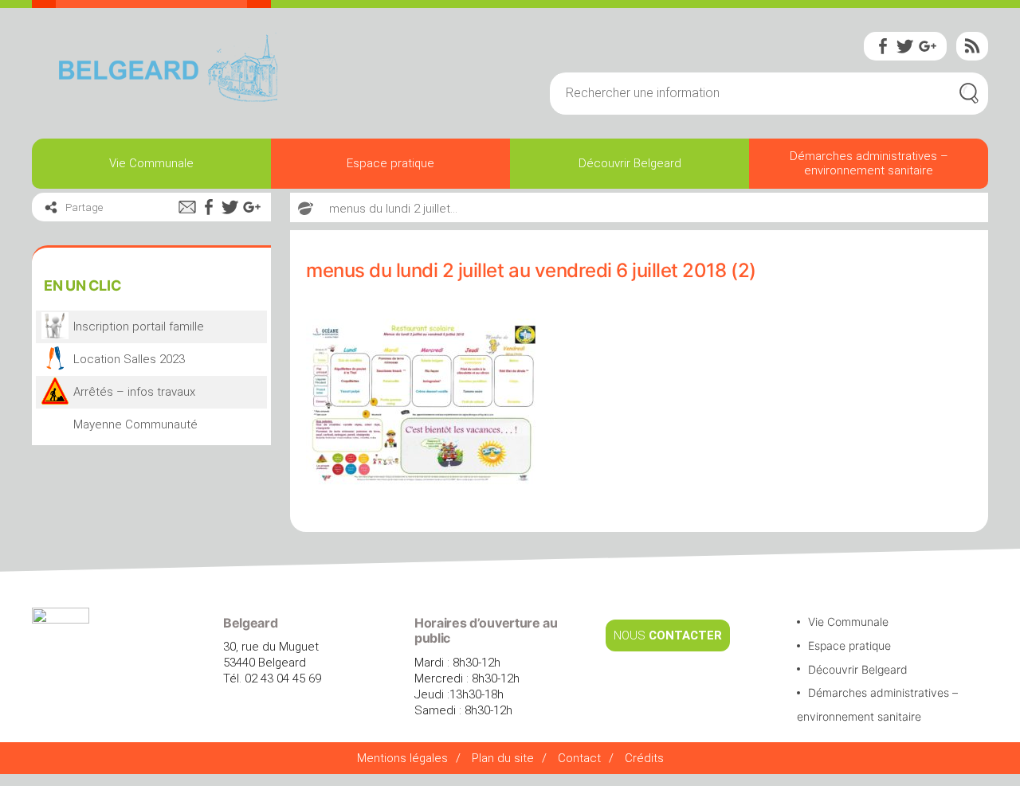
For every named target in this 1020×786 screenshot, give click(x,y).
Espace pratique (390, 163)
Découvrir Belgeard (630, 163)
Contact (579, 758)
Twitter (905, 46)
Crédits (644, 758)
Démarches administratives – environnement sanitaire (869, 163)
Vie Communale (151, 163)
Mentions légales (402, 758)
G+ (927, 46)
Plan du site (503, 758)
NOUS (668, 635)
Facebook (882, 46)
